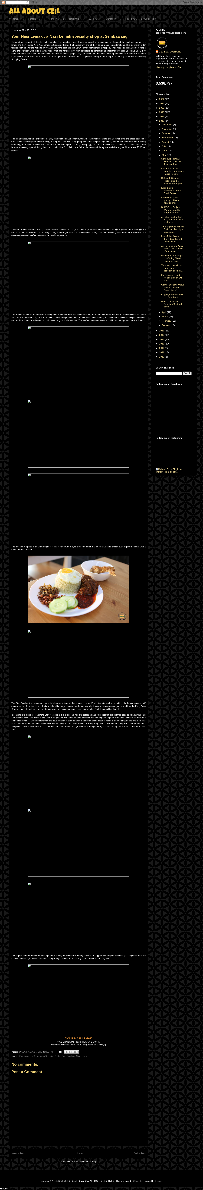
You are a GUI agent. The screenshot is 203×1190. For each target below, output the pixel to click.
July (164, 146)
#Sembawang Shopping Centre (46, 1056)
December (167, 124)
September (168, 137)
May (164, 155)
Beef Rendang (68, 1056)
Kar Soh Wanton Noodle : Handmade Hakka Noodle (172, 171)
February (167, 321)
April (164, 312)
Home (79, 1153)
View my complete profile (168, 67)
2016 (162, 330)
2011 (162, 352)
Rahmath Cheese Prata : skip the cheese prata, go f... (172, 181)
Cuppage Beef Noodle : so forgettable (172, 295)
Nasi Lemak (81, 1056)
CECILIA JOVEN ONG (170, 51)
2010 (162, 356)
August (166, 142)
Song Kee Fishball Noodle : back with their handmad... (171, 161)
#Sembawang (25, 1056)
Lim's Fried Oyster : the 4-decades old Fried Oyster (171, 239)
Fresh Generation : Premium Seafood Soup (171, 304)
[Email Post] (60, 1052)
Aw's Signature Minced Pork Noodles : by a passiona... (172, 229)
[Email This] (65, 1052)
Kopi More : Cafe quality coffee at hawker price (170, 200)
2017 (162, 121)
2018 (162, 116)
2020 (162, 108)
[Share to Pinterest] (77, 1052)
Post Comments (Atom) (85, 1161)
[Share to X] (71, 1052)
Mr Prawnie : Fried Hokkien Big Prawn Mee (172, 278)
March (165, 316)
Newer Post (18, 1153)
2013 (162, 343)
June (164, 150)
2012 (162, 348)
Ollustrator (137, 1181)
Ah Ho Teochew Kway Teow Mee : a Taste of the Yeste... (172, 249)
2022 (162, 99)
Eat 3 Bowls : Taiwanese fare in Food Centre (171, 191)
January (166, 325)
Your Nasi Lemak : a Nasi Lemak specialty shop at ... (172, 268)
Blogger (158, 1181)
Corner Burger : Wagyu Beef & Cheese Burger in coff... (172, 287)
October (166, 133)
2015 (162, 335)
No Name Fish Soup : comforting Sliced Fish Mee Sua (172, 258)
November (167, 129)
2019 (162, 112)
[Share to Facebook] (74, 1052)
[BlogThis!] (68, 1052)
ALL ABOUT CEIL (34, 12)
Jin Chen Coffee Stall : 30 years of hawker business (172, 220)
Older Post (140, 1153)
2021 (162, 103)
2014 (162, 339)
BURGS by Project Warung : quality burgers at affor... (171, 210)
